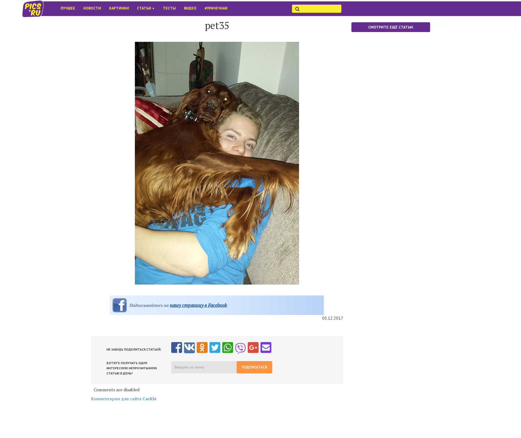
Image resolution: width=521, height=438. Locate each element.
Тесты (169, 8)
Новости (92, 8)
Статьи (146, 8)
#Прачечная (216, 8)
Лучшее (68, 8)
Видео (190, 8)
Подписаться (254, 367)
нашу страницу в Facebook (198, 305)
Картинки (119, 8)
